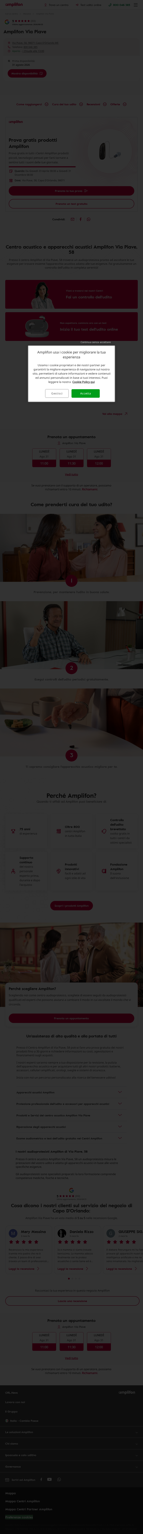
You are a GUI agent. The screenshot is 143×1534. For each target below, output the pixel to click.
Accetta (85, 393)
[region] (71, 373)
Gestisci (57, 393)
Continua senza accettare (96, 342)
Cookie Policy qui (83, 382)
